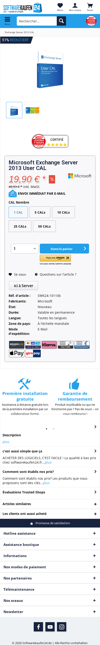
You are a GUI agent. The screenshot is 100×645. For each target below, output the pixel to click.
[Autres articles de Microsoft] (79, 175)
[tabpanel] (25, 399)
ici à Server (23, 285)
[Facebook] (38, 626)
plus (6, 442)
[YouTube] (50, 626)
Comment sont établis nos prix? (28, 471)
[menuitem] (7, 21)
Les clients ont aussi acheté (25, 513)
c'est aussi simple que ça (22, 451)
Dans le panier (62, 249)
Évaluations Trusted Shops (24, 492)
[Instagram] (61, 626)
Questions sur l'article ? (57, 274)
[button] (55, 260)
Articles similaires (17, 504)
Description (12, 435)
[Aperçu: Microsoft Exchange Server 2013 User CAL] (14, 110)
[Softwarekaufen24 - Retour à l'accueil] (25, 7)
